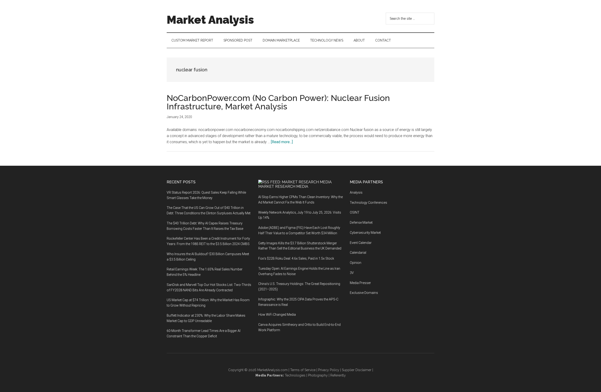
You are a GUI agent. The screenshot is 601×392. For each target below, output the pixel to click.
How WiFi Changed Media (277, 314)
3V (352, 273)
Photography (318, 375)
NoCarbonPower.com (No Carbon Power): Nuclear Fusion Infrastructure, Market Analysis (278, 102)
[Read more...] (282, 142)
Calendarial (358, 252)
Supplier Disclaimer (356, 370)
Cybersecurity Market (365, 232)
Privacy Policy (328, 370)
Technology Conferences (368, 202)
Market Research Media (283, 186)
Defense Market (361, 222)
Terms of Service (303, 370)
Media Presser (360, 283)
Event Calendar (361, 243)
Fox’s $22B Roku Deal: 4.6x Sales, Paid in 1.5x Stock (296, 258)
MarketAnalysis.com (272, 370)
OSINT (354, 212)
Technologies (295, 375)
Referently (338, 375)
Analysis (356, 192)
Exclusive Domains (364, 293)
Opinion (355, 263)
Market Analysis (210, 19)
